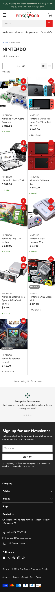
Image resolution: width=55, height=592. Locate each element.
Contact (24, 577)
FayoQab (24, 569)
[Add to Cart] (23, 81)
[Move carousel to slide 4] (30, 415)
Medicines (7, 32)
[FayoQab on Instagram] (18, 558)
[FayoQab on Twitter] (9, 558)
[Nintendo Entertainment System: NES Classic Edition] (14, 272)
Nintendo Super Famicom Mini (37, 240)
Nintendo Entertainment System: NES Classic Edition (13, 300)
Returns (16, 577)
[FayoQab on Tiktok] (23, 558)
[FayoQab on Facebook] (4, 558)
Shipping (6, 577)
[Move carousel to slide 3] (28, 415)
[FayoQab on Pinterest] (14, 558)
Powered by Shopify (39, 569)
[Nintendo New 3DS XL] (14, 156)
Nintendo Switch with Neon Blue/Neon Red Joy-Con (40, 122)
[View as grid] (44, 66)
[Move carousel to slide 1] (24, 415)
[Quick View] (23, 88)
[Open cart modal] (50, 15)
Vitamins (19, 32)
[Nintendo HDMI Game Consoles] (14, 94)
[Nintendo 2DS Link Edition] (14, 214)
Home (5, 42)
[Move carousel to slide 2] (26, 415)
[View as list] (49, 66)
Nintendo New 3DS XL (13, 180)
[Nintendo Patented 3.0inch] (14, 334)
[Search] (49, 23)
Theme (38, 577)
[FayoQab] (27, 15)
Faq (31, 577)
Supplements (32, 32)
